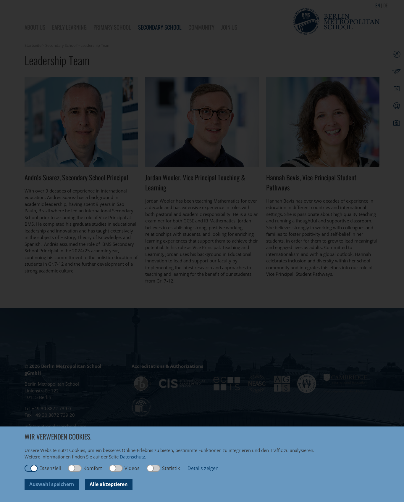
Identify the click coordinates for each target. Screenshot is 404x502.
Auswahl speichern (51, 484)
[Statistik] (153, 468)
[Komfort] (75, 468)
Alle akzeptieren (109, 484)
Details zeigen (203, 468)
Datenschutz (132, 457)
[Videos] (116, 468)
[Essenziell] (31, 468)
